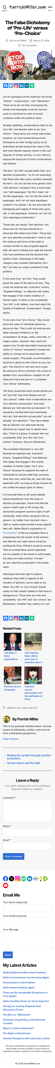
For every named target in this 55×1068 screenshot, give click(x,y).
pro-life (33, 707)
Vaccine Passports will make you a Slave (26, 1038)
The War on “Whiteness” (17, 1014)
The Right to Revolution (17, 1033)
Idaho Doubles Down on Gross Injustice (26, 1001)
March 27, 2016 (41, 40)
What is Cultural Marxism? (18, 1028)
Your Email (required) (15, 916)
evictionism (10, 532)
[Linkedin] (21, 85)
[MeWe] (26, 85)
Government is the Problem (19, 982)
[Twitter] (11, 85)
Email (7, 840)
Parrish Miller (20, 40)
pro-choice (22, 707)
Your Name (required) (15, 902)
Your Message (10, 929)
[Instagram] (16, 85)
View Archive (12, 738)
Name (7, 826)
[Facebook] (5, 85)
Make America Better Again (19, 987)
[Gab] (32, 85)
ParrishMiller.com (32, 1063)
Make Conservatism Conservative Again (26, 977)
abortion (11, 707)
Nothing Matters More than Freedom (24, 972)
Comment (9, 798)
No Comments (29, 45)
